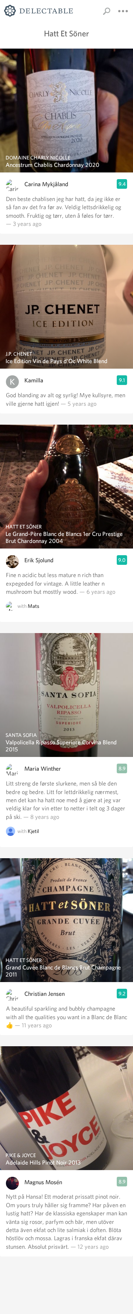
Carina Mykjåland (46, 184)
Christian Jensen (44, 993)
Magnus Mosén (43, 1182)
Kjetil (33, 831)
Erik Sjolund (39, 560)
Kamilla (33, 380)
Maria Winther (42, 768)
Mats (33, 606)
